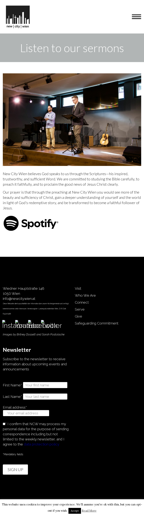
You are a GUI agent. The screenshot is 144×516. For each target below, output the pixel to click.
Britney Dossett (26, 334)
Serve (80, 309)
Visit (78, 288)
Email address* (15, 407)
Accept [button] (75, 510)
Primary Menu (136, 17)
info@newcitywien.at (19, 298)
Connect (82, 302)
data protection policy (41, 444)
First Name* (12, 385)
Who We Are (85, 295)
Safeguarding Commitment (96, 323)
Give (78, 316)
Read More (89, 510)
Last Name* (12, 396)
